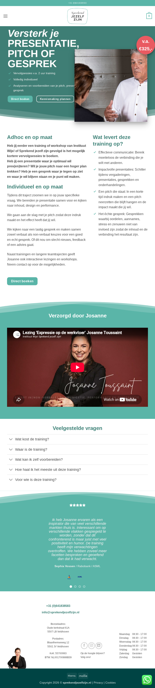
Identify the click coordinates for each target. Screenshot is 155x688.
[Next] (146, 541)
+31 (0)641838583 (77, 3)
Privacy (98, 682)
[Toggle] (11, 439)
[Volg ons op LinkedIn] (98, 645)
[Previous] (8, 541)
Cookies (110, 682)
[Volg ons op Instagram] (91, 645)
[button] (5, 16)
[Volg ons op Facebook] (84, 645)
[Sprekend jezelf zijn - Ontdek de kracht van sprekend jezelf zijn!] (77, 16)
